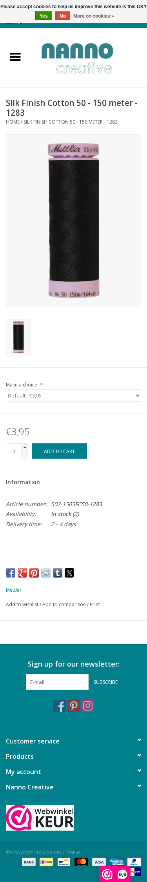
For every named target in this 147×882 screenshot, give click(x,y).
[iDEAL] (45, 861)
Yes (44, 16)
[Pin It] (34, 573)
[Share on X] (69, 573)
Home (13, 121)
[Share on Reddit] (46, 573)
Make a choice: (24, 384)
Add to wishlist (23, 604)
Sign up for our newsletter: (74, 664)
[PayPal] (133, 861)
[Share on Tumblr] (57, 573)
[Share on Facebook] (10, 573)
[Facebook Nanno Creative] (59, 706)
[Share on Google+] (22, 573)
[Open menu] (15, 56)
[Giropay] (133, 871)
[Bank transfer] (28, 861)
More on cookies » (93, 16)
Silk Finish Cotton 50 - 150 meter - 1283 (71, 121)
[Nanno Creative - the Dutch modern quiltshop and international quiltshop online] (89, 57)
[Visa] (98, 861)
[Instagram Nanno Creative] (88, 706)
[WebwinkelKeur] (73, 818)
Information (23, 482)
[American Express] (116, 861)
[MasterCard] (80, 861)
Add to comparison (64, 604)
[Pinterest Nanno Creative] (73, 706)
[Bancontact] (62, 861)
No (63, 16)
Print (95, 604)
